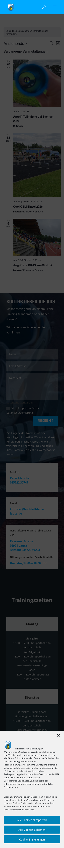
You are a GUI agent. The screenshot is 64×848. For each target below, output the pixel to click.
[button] (58, 735)
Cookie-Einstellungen (32, 839)
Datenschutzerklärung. (23, 809)
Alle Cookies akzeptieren (32, 820)
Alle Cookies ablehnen (32, 829)
